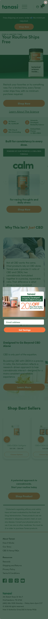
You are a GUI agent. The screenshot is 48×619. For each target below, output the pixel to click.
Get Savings (25, 329)
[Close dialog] (45, 2)
